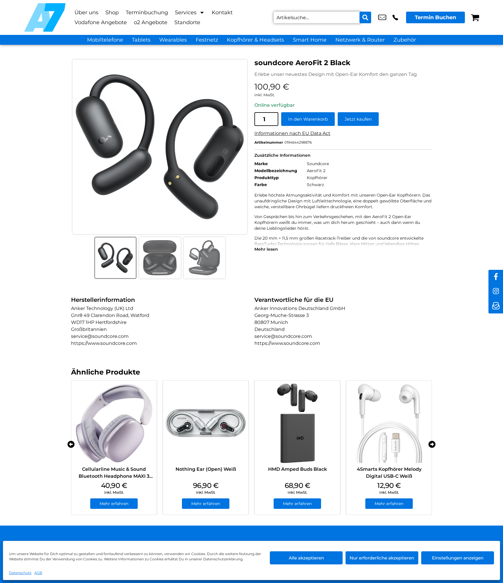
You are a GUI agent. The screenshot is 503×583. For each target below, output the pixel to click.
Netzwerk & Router (360, 40)
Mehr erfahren (114, 503)
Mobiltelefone (105, 40)
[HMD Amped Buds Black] (297, 423)
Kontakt (222, 12)
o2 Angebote (150, 22)
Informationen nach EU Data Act (292, 133)
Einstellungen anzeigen (457, 558)
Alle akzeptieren (306, 558)
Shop (112, 12)
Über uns (86, 12)
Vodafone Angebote (101, 22)
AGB (38, 572)
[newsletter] (495, 306)
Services (185, 12)
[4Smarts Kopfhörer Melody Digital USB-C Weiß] (389, 423)
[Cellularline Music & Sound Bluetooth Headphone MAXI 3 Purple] (114, 423)
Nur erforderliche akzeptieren (382, 558)
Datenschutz (20, 572)
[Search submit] (365, 17)
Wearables (173, 40)
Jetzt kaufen (358, 119)
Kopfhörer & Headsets (255, 40)
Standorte (187, 22)
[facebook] (495, 277)
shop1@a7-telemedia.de (382, 17)
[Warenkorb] (475, 17)
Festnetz (207, 40)
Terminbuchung (147, 12)
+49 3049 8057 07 (395, 17)
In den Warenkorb (308, 119)
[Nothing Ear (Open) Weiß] (205, 423)
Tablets (141, 40)
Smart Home (310, 40)
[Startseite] (45, 17)
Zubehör (405, 40)
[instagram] (495, 291)
